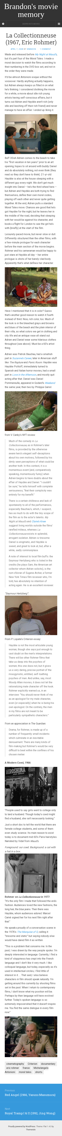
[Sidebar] (3, 24)
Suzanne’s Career (21, 358)
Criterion (32, 1063)
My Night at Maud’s (46, 54)
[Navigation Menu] (59, 24)
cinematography (15, 1063)
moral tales (25, 1072)
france (26, 1067)
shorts (38, 1072)
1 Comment (45, 49)
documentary (48, 1063)
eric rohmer (12, 1067)
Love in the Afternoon (24, 374)
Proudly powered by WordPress (21, 1126)
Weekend (50, 382)
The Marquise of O (27, 931)
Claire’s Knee (39, 521)
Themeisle (30, 1130)
